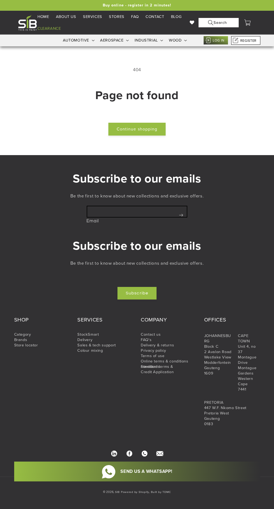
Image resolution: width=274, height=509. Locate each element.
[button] (217, 22)
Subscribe (137, 293)
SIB (117, 492)
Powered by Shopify (135, 492)
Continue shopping (137, 129)
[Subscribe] (181, 214)
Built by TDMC (161, 492)
